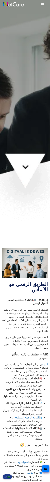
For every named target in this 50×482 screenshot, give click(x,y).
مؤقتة (30, 472)
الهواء (45, 364)
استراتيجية (23, 462)
